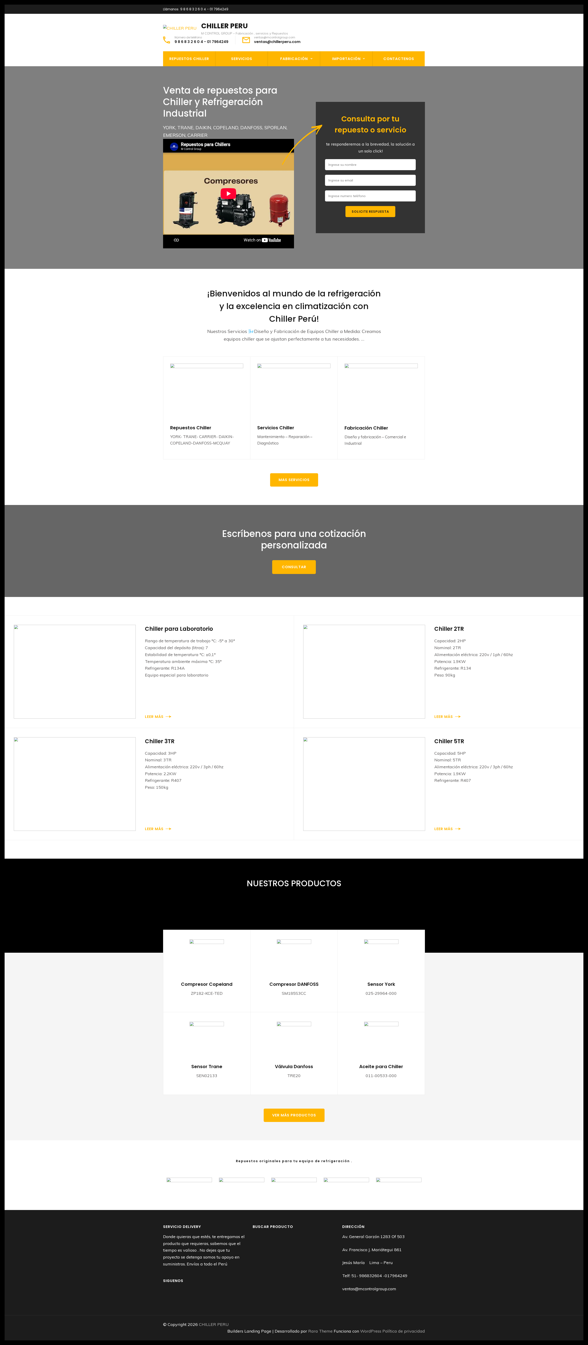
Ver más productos (294, 1115)
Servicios (241, 58)
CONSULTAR (294, 567)
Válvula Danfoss (294, 1066)
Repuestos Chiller (189, 58)
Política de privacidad (403, 1331)
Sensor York (381, 984)
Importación (346, 58)
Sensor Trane (206, 1066)
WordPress (370, 1331)
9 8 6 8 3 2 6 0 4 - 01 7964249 (204, 9)
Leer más (154, 717)
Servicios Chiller (275, 427)
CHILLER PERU (224, 26)
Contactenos (398, 58)
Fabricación (294, 58)
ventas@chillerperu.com (277, 41)
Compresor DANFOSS (294, 984)
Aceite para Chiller (381, 1066)
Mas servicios (294, 479)
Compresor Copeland (206, 984)
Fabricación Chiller (366, 428)
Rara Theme (321, 1331)
